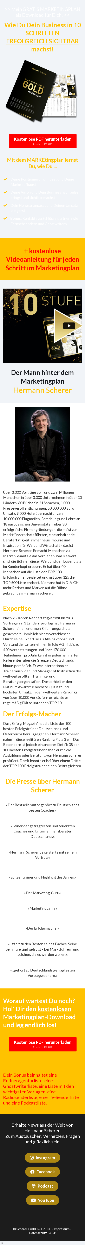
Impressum (62, 1229)
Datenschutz (38, 1233)
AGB (52, 1233)
